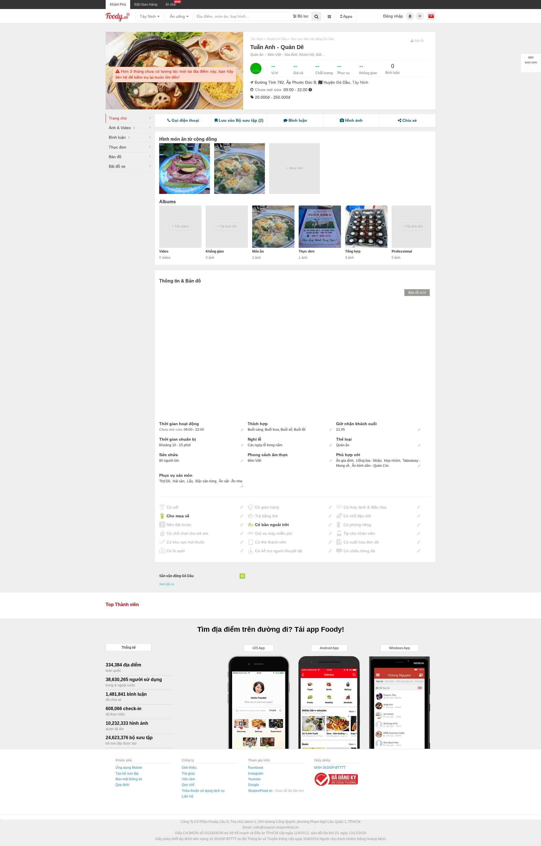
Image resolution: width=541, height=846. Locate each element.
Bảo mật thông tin (129, 779)
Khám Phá (118, 4)
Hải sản (179, 481)
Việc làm (188, 779)
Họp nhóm (392, 461)
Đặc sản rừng (206, 481)
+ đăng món (295, 168)
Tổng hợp (352, 251)
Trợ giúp (188, 774)
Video (163, 251)
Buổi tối (299, 430)
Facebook (255, 768)
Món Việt (274, 55)
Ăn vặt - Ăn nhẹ (230, 481)
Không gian (215, 251)
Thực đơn (117, 147)
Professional (402, 251)
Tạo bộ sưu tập (127, 774)
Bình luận (119, 137)
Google (253, 785)
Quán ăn (256, 55)
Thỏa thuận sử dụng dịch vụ (203, 791)
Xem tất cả (166, 584)
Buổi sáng (255, 430)
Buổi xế (286, 430)
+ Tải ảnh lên (227, 226)
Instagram (255, 774)
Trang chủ (118, 118)
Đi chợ (171, 4)
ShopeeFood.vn (260, 791)
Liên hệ (187, 796)
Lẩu (190, 481)
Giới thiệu (189, 768)
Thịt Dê (164, 481)
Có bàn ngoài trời (272, 524)
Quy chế (188, 785)
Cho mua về (178, 516)
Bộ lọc (302, 16)
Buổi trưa (272, 430)
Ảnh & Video (122, 127)
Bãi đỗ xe (117, 166)
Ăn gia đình (345, 461)
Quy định (122, 785)
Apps (347, 16)
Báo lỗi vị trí (417, 293)
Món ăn (258, 251)
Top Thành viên (122, 604)
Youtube (254, 779)
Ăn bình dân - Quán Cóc (370, 466)
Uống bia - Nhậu (369, 461)
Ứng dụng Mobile (129, 768)
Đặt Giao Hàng (145, 4)
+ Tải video (180, 226)
